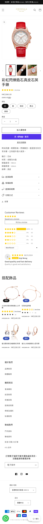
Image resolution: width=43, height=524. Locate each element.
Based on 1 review (12, 219)
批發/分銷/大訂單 (11, 442)
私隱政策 (8, 416)
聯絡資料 (8, 437)
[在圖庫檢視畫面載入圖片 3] (32, 70)
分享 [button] (6, 202)
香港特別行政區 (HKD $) (20, 490)
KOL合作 (8, 447)
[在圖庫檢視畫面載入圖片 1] (10, 70)
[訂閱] (35, 465)
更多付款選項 (21, 142)
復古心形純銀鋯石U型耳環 (30, 344)
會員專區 (8, 389)
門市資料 (8, 431)
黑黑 (6, 111)
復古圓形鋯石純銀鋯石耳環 (11, 344)
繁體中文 (20, 503)
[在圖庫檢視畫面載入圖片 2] (21, 70)
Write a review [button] (21, 222)
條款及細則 (9, 411)
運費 (9, 97)
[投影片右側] (40, 70)
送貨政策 (8, 394)
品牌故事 (8, 369)
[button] (3, 10)
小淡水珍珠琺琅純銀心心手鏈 (11, 307)
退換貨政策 (9, 405)
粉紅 (22, 106)
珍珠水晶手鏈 (26, 306)
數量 (3, 117)
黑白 (31, 106)
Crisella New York (18, 519)
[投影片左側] (2, 70)
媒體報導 (8, 374)
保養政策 (8, 400)
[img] (18, 255)
